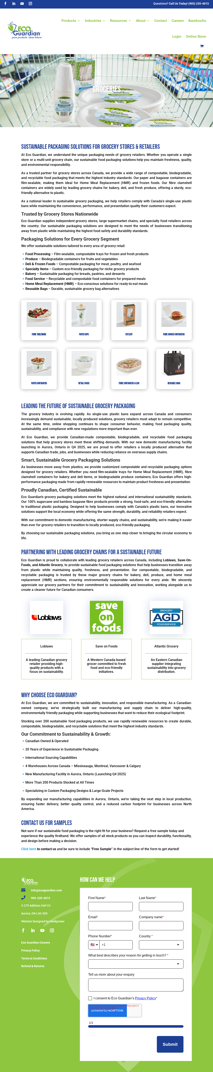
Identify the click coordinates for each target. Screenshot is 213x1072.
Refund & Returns (32, 966)
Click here (28, 849)
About (141, 21)
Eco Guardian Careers (35, 942)
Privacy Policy (30, 950)
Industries (93, 21)
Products (68, 21)
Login (176, 36)
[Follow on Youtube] (22, 3)
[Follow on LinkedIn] (13, 3)
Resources (118, 21)
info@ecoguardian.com (46, 890)
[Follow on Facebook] (5, 3)
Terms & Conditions (34, 958)
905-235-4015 (40, 898)
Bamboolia (197, 21)
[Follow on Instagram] (30, 3)
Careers (178, 21)
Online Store (196, 36)
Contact (160, 21)
